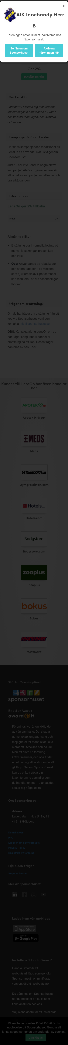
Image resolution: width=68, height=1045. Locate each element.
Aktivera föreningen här (49, 50)
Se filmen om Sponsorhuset (19, 50)
